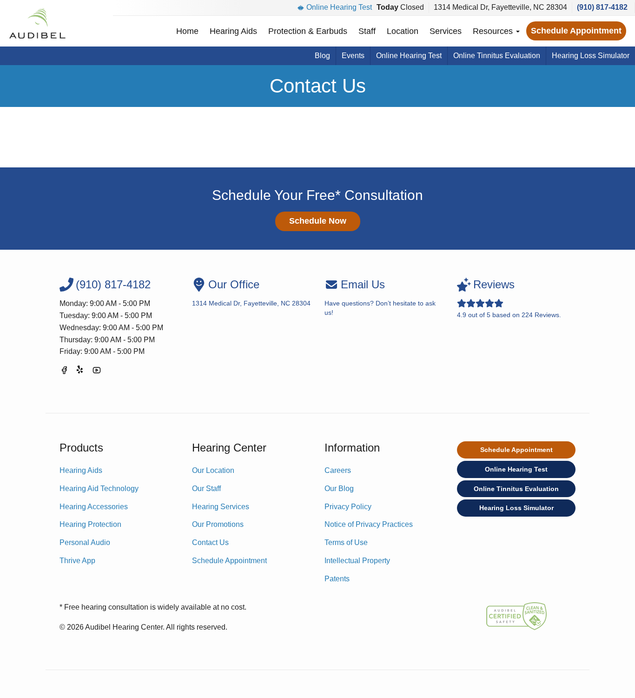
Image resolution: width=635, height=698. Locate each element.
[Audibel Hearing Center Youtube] (96, 372)
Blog (322, 56)
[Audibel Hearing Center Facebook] (64, 372)
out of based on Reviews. (509, 298)
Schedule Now (317, 221)
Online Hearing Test (339, 7)
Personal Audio (85, 542)
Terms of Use (346, 542)
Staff (367, 31)
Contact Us (210, 542)
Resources (494, 31)
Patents (337, 579)
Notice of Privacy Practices (368, 524)
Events (353, 56)
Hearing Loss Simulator (590, 56)
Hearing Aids (233, 31)
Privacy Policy (347, 507)
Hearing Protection (90, 524)
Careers (337, 470)
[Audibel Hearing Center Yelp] (80, 372)
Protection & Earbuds (307, 31)
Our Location (213, 470)
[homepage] (37, 23)
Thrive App (77, 561)
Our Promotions (218, 524)
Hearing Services (220, 507)
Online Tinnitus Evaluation (496, 56)
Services (446, 31)
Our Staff (206, 488)
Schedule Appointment (576, 30)
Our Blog (339, 488)
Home (187, 31)
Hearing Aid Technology (99, 488)
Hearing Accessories (94, 507)
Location (402, 31)
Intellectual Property (357, 561)
